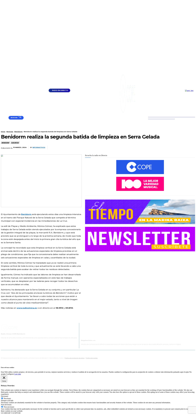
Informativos (39, 147)
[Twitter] (130, 147)
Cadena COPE (76, 353)
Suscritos (15, 143)
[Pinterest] (139, 147)
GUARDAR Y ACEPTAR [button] (11, 413)
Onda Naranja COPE (90, 353)
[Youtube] (2, 118)
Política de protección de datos (74, 358)
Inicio (3, 131)
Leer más (17, 374)
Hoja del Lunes (105, 353)
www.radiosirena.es (27, 308)
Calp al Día (136, 353)
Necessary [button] (4, 396)
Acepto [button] (186, 372)
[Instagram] (8, 118)
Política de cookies (92, 358)
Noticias (9, 131)
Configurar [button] (10, 374)
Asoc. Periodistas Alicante (121, 353)
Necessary (7, 398)
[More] (156, 147)
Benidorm (18, 131)
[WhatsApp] (147, 147)
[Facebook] (5, 118)
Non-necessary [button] (6, 405)
